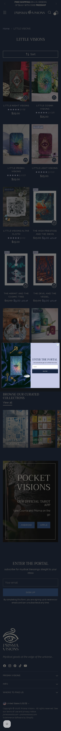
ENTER (45, 371)
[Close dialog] (57, 345)
